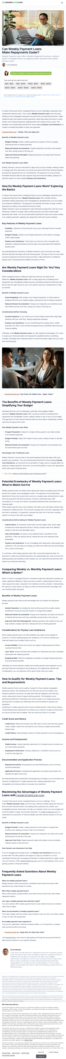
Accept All (41, 1056)
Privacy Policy (51, 95)
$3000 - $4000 (23, 88)
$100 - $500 (9, 84)
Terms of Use (16, 1053)
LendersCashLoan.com (30, 795)
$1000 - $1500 (33, 84)
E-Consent (43, 95)
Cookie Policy (28, 1040)
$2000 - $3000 (10, 88)
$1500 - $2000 (46, 84)
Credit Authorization (20, 96)
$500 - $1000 (20, 84)
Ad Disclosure (11, 96)
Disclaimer (32, 96)
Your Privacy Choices (8, 1055)
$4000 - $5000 (36, 88)
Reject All (41, 1052)
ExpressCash (11, 937)
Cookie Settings (53, 1052)
